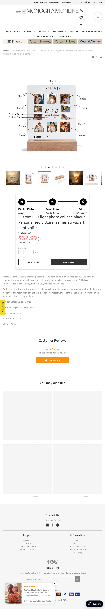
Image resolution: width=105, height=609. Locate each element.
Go (77, 579)
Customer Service (52, 520)
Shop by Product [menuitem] (46, 36)
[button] (55, 583)
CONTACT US (80, 2)
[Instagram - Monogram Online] (97, 56)
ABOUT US (77, 543)
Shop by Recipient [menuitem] (91, 31)
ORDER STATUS (27, 543)
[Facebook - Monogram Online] (93, 56)
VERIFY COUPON (27, 549)
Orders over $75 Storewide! (53, 2)
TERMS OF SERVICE (77, 549)
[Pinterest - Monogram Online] (101, 56)
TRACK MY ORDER (94, 2)
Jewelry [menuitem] (74, 31)
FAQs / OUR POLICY (27, 546)
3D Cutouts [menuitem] (12, 31)
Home (6, 50)
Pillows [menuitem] (43, 31)
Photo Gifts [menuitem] (59, 31)
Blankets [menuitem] (28, 31)
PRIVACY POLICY (77, 546)
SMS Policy (77, 552)
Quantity (22, 248)
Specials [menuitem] (64, 36)
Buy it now (69, 262)
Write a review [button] (52, 360)
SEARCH (77, 540)
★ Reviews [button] (2, 307)
